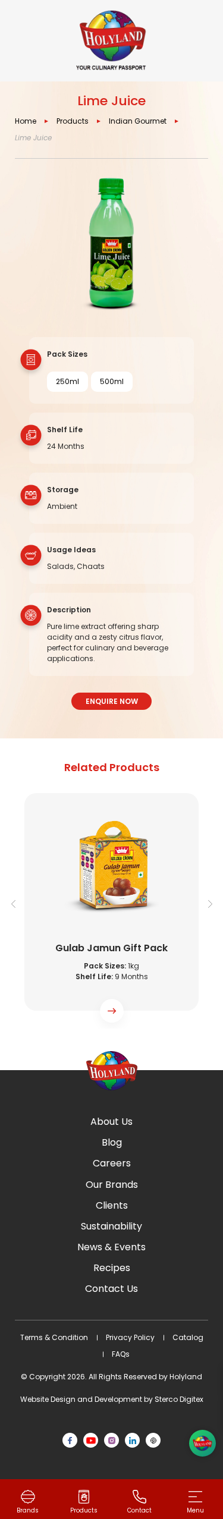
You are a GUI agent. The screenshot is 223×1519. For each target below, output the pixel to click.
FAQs (121, 1354)
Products (72, 121)
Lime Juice (33, 138)
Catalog (187, 1337)
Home (25, 121)
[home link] (111, 1070)
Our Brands (112, 1184)
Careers (112, 1163)
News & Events (111, 1247)
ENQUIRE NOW (112, 701)
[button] (210, 903)
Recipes (111, 1268)
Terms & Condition (54, 1337)
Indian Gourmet (138, 121)
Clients (112, 1205)
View (111, 907)
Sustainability (111, 1226)
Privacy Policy (130, 1337)
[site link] (111, 41)
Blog (112, 1142)
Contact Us (111, 1288)
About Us (111, 1121)
